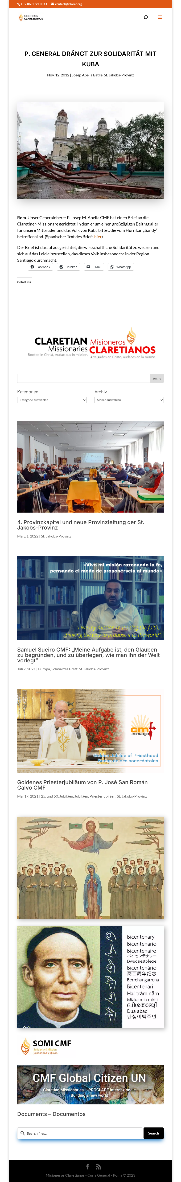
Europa (44, 669)
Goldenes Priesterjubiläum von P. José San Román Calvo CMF (82, 785)
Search (153, 1133)
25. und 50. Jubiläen (57, 796)
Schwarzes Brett (64, 669)
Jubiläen (81, 796)
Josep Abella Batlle (87, 75)
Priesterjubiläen (102, 796)
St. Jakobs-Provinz (119, 75)
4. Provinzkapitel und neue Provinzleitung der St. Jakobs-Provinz (80, 525)
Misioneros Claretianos (65, 1175)
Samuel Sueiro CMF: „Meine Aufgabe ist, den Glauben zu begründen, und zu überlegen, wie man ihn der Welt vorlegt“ (88, 655)
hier (98, 236)
